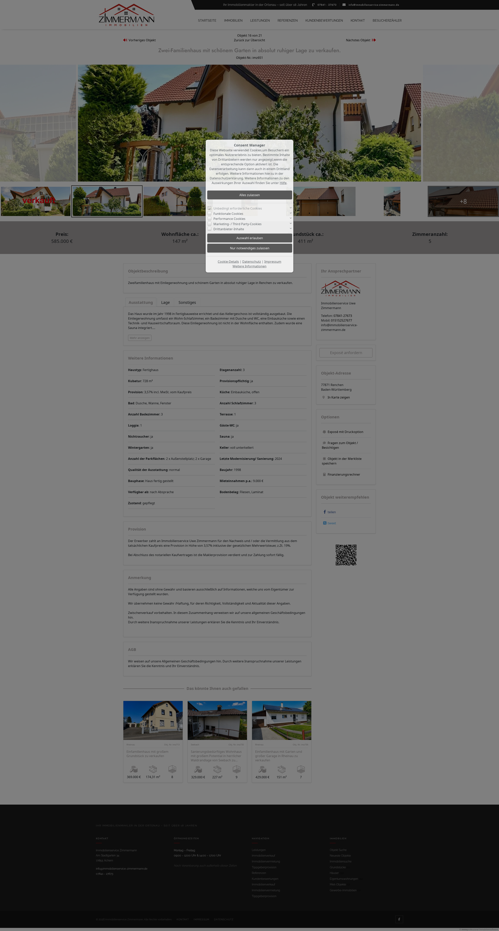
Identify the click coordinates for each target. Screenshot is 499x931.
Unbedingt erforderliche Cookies (237, 208)
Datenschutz (251, 261)
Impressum (272, 261)
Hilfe (283, 183)
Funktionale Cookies (228, 214)
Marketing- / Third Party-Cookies (237, 224)
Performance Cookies (229, 219)
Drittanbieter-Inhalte (228, 229)
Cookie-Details (228, 261)
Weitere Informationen (249, 266)
